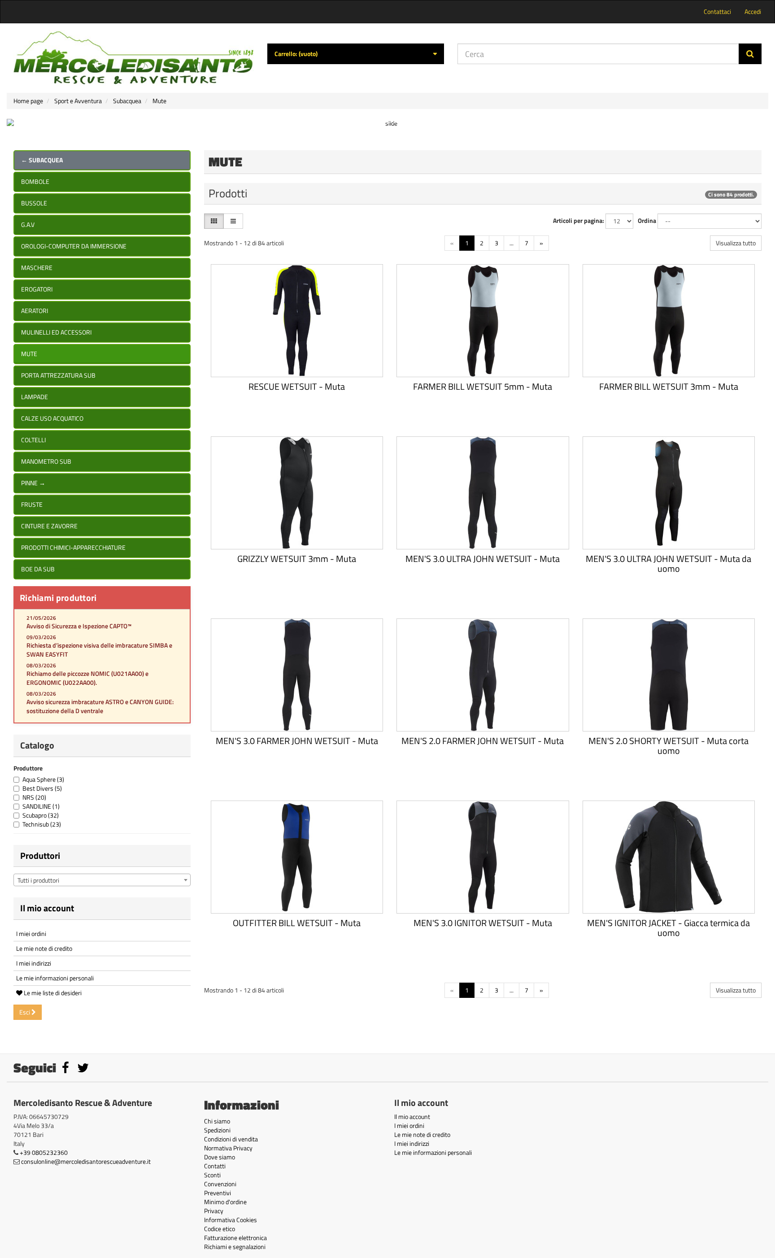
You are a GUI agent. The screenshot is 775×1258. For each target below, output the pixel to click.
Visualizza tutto (736, 243)
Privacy (213, 1210)
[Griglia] (214, 221)
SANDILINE (41, 806)
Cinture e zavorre (49, 526)
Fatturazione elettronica (235, 1237)
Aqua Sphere (43, 779)
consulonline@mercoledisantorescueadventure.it (86, 1161)
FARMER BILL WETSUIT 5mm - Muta (482, 386)
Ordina (647, 220)
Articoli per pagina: (578, 220)
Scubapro (40, 815)
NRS (34, 797)
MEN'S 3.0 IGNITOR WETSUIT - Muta (483, 923)
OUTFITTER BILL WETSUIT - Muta (297, 923)
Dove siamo (219, 1157)
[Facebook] (66, 1070)
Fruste (32, 504)
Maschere (36, 267)
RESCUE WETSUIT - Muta (296, 386)
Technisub (41, 824)
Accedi (753, 11)
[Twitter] (83, 1070)
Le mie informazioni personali (55, 978)
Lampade (34, 396)
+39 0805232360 (44, 1152)
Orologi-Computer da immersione (73, 246)
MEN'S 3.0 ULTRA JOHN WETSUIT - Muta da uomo (668, 563)
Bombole (35, 181)
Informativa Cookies (230, 1219)
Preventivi (217, 1192)
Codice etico (219, 1228)
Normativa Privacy (228, 1148)
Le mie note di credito (44, 948)
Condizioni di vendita (231, 1139)
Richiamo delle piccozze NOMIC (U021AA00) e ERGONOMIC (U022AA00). (87, 678)
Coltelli (33, 439)
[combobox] (102, 880)
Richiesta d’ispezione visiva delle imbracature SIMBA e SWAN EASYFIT (99, 649)
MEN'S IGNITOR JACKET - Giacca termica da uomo (668, 928)
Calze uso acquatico (52, 418)
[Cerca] (750, 54)
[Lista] (233, 221)
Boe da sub (38, 569)
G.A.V (28, 224)
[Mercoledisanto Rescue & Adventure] (133, 58)
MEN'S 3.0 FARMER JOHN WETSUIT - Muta (297, 741)
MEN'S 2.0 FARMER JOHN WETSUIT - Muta (482, 741)
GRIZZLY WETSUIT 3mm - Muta (296, 559)
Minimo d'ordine (225, 1201)
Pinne (33, 483)
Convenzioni (220, 1183)
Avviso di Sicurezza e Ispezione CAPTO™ (78, 626)
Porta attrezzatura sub (58, 375)
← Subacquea (42, 160)
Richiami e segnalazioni (235, 1246)
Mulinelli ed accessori (56, 332)
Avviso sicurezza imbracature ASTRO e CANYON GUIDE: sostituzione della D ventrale (100, 706)
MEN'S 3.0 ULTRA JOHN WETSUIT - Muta (482, 559)
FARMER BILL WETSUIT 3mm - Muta (668, 386)
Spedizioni (217, 1130)
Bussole (34, 203)
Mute (29, 353)
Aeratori (34, 310)
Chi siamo (217, 1121)
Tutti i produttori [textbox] (38, 880)
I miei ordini (31, 933)
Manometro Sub (46, 461)
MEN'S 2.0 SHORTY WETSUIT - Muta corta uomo (668, 745)
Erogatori (36, 289)
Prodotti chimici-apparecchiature (73, 547)
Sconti (212, 1175)
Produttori (40, 855)
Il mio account (47, 908)
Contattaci (717, 11)
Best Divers (42, 788)
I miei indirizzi (33, 963)
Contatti (215, 1166)
